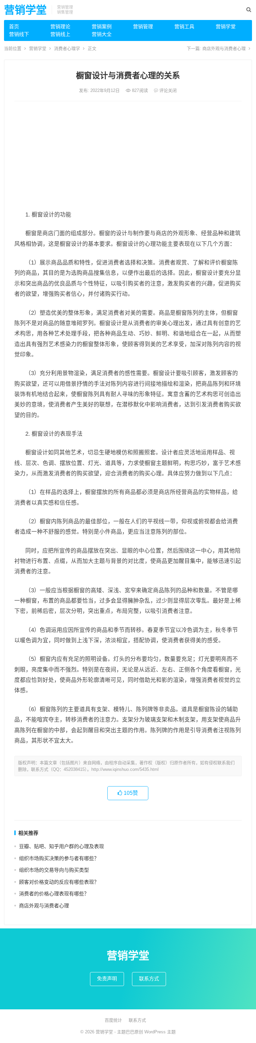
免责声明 (107, 978)
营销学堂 (25, 10)
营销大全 (102, 34)
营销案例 (102, 26)
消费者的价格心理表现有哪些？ (54, 893)
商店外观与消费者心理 (224, 48)
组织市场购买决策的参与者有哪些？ (59, 858)
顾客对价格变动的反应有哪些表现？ (59, 882)
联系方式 (149, 978)
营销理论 (60, 26)
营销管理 (143, 26)
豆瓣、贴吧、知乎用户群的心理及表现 (61, 846)
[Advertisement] (128, 156)
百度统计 (113, 1020)
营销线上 (60, 34)
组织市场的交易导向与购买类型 (54, 870)
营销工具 (184, 26)
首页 (14, 26)
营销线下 (19, 34)
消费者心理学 (67, 48)
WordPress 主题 (160, 1031)
